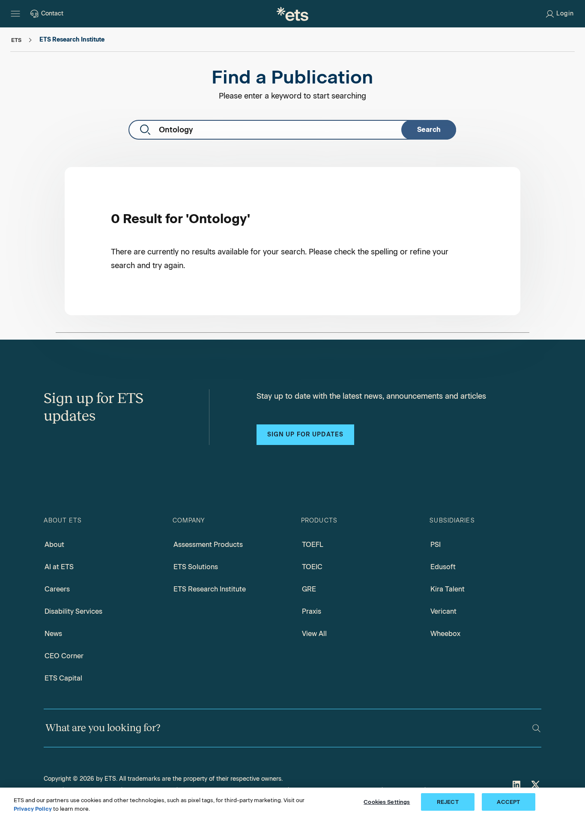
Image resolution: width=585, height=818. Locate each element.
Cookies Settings (387, 802)
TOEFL (312, 544)
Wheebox (445, 634)
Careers (57, 589)
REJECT (448, 802)
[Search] (536, 728)
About (54, 544)
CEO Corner (64, 656)
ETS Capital (63, 678)
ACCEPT (508, 802)
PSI (435, 544)
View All (314, 634)
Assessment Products (208, 544)
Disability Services (73, 611)
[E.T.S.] (292, 14)
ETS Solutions (195, 567)
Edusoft (443, 567)
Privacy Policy (33, 809)
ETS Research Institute (209, 589)
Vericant (443, 611)
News (53, 634)
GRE (309, 589)
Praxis (311, 611)
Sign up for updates (305, 434)
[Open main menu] (15, 14)
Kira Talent (447, 589)
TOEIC (312, 567)
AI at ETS (59, 567)
